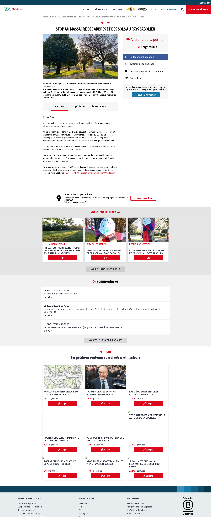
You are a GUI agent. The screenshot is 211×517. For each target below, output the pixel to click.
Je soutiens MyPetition (146, 95)
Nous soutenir (168, 9)
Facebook (83, 503)
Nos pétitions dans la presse (139, 507)
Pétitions (55, 17)
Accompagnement (26, 510)
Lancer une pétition (198, 9)
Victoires (117, 9)
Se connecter (204, 2)
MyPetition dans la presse (138, 510)
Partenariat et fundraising (29, 513)
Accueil (86, 9)
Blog (153, 9)
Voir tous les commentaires (105, 340)
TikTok (82, 507)
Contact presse (133, 513)
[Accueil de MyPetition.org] (13, 9)
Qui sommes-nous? (135, 503)
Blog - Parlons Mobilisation (30, 507)
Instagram (83, 513)
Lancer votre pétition (27, 503)
